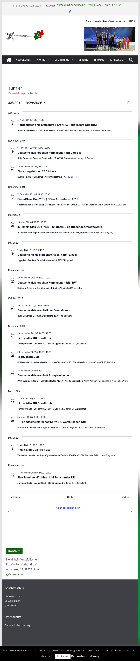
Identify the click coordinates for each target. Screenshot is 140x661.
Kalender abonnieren (68, 507)
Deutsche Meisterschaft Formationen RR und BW (49, 153)
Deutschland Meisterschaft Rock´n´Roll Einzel (47, 255)
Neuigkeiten (23, 59)
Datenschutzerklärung (17, 625)
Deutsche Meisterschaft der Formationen (43, 310)
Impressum (117, 59)
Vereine (83, 59)
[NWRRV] (9, 60)
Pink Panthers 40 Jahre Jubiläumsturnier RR (46, 477)
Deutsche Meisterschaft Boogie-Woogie (43, 375)
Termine (99, 59)
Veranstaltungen (17, 93)
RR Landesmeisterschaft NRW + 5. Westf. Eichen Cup (52, 422)
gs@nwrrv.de (14, 574)
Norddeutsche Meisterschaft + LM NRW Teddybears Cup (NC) (57, 125)
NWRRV (41, 59)
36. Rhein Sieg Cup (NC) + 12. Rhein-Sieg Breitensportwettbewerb (59, 227)
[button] (47, 59)
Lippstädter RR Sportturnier (35, 338)
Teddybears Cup (28, 357)
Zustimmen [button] (62, 656)
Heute (70, 497)
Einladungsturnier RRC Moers (36, 171)
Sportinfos (62, 59)
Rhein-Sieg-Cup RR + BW (33, 450)
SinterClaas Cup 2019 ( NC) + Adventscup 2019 (47, 199)
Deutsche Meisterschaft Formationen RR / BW (47, 282)
